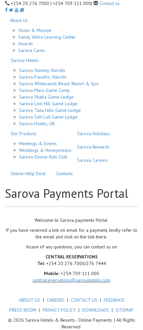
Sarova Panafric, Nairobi (43, 77)
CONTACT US (84, 300)
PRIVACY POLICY (59, 310)
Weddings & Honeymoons (45, 150)
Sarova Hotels (25, 60)
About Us (19, 20)
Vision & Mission (34, 30)
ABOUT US (29, 300)
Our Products (24, 134)
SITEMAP (124, 310)
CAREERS (56, 300)
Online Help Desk (28, 173)
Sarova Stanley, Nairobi (42, 70)
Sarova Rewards (93, 147)
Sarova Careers (92, 160)
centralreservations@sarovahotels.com (71, 280)
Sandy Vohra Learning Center (47, 37)
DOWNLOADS (95, 310)
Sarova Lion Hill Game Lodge (48, 104)
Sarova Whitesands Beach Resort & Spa (58, 84)
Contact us (109, 3)
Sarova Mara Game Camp (44, 90)
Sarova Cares (31, 50)
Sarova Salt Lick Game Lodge (48, 117)
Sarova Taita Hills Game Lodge (50, 110)
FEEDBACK (114, 300)
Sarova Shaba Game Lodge (46, 97)
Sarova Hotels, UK (37, 124)
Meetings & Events (38, 144)
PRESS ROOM (22, 310)
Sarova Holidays (93, 134)
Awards (25, 44)
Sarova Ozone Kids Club (43, 157)
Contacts (64, 173)
